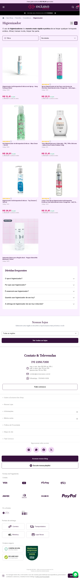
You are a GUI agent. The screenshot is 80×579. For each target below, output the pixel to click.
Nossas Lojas (8, 404)
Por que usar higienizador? (15, 285)
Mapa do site (8, 432)
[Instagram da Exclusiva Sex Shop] (29, 450)
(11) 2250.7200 (40, 362)
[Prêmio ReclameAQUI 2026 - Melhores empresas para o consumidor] (32, 553)
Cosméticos (27, 18)
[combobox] (59, 38)
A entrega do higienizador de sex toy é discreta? (24, 304)
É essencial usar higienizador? (17, 291)
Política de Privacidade (12, 425)
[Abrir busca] (73, 7)
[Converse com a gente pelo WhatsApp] (75, 574)
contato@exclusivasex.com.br (40, 374)
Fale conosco (40, 387)
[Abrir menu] (3, 7)
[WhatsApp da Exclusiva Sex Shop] (36, 450)
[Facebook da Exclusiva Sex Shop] (44, 450)
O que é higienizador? (13, 278)
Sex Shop (9, 18)
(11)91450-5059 (43, 378)
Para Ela (18, 18)
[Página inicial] (3, 18)
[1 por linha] (71, 23)
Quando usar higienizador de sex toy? (20, 297)
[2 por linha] (76, 23)
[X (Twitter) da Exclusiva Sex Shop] (51, 450)
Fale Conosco (9, 439)
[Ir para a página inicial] (38, 7)
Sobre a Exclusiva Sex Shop (14, 397)
